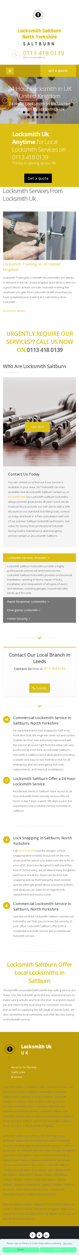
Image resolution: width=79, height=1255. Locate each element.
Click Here (37, 427)
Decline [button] (20, 1250)
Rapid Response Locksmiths (27, 601)
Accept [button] (58, 1250)
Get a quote (58, 71)
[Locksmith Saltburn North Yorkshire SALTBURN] (39, 14)
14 (50, 117)
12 (42, 117)
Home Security (18, 618)
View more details (14, 311)
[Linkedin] (46, 1235)
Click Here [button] (67, 1243)
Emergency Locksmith (22, 610)
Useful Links (18, 1072)
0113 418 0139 (43, 53)
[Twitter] (39, 1235)
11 (37, 117)
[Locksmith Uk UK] (9, 1048)
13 (46, 117)
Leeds (41, 688)
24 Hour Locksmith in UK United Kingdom (39, 92)
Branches (16, 1077)
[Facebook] (33, 1235)
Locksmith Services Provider (27, 558)
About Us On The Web (23, 1067)
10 (33, 117)
